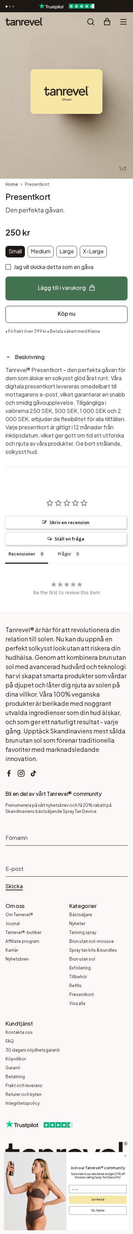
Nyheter (77, 923)
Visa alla (77, 1003)
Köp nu (66, 313)
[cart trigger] (107, 22)
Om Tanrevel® (19, 914)
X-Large (93, 251)
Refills (75, 985)
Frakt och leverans (23, 1085)
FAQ (9, 1041)
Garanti (12, 1067)
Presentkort (81, 994)
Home (11, 184)
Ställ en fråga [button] (69, 539)
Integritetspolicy (22, 1103)
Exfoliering (80, 967)
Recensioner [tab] (22, 554)
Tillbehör (78, 976)
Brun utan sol (82, 959)
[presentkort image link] (66, 95)
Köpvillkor (15, 1058)
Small (15, 251)
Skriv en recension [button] (69, 522)
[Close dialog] (125, 1156)
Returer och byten (23, 1094)
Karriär (11, 950)
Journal (12, 923)
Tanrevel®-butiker (23, 932)
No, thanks (97, 1210)
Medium (40, 251)
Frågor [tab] (64, 554)
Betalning (15, 1076)
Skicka (14, 886)
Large (66, 251)
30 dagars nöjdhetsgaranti (32, 1050)
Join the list (98, 1199)
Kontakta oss (19, 1032)
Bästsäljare (80, 914)
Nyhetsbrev (17, 959)
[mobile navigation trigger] (123, 22)
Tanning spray (82, 932)
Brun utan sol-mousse (91, 941)
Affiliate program (22, 941)
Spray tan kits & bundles (93, 950)
